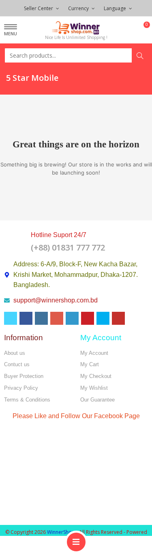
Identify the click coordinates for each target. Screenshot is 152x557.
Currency (79, 8)
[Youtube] (118, 318)
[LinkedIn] (72, 318)
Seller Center (39, 8)
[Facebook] (25, 318)
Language (115, 8)
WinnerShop (61, 532)
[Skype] (102, 318)
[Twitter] (10, 318)
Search (140, 55)
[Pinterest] (87, 318)
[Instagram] (41, 318)
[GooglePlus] (56, 318)
